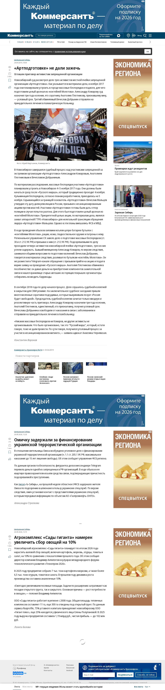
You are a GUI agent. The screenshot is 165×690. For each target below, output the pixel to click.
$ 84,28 (20, 42)
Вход (140, 35)
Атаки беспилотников (98, 42)
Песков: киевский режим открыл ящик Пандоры (96, 379)
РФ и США (61, 42)
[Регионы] (128, 35)
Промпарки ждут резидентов (131, 168)
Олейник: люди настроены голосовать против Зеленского (47, 380)
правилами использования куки (70, 51)
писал (22, 484)
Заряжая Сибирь (124, 212)
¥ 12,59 (36, 42)
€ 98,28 (28, 42)
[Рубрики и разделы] (150, 35)
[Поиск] (145, 35)
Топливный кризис (117, 42)
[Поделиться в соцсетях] (9, 87)
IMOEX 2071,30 (46, 42)
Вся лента (138, 686)
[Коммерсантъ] (20, 35)
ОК (147, 51)
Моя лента (27, 686)
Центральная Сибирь (22, 60)
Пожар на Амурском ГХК (77, 42)
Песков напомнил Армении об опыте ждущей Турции (71, 379)
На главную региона (45, 35)
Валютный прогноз (135, 42)
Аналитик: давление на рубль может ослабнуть (24, 379)
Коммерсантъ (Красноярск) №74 (28, 350)
